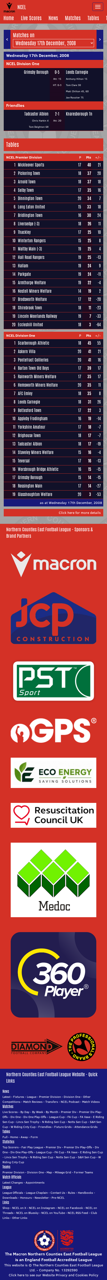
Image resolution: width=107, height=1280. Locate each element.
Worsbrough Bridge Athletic (38, 469)
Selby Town (26, 190)
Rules (71, 1193)
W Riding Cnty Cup (23, 1127)
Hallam (23, 266)
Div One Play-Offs (34, 1117)
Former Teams (83, 1172)
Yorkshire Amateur (31, 427)
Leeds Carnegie (77, 72)
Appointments (35, 1182)
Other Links (19, 1218)
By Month (52, 1112)
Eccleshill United (30, 325)
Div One (15, 1117)
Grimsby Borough (36, 72)
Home (8, 18)
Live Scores (31, 18)
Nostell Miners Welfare (35, 291)
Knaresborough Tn (79, 114)
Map (49, 1172)
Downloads (9, 1198)
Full (4, 1137)
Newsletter (42, 1198)
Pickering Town (29, 173)
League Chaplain (37, 1193)
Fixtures (18, 1097)
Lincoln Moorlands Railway (37, 316)
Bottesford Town (29, 410)
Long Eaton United (31, 207)
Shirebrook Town (30, 308)
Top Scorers (10, 1147)
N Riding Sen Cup (53, 1122)
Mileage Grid (63, 1172)
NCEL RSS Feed (78, 1213)
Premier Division (50, 1097)
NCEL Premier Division (24, 157)
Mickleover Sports (31, 165)
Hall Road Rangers (31, 257)
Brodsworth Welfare (32, 299)
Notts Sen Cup (77, 1122)
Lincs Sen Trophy (27, 1122)
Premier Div (68, 1112)
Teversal (24, 461)
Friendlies (15, 105)
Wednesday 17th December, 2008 (37, 55)
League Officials (12, 1193)
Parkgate (24, 274)
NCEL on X (19, 1208)
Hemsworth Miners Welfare (38, 385)
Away (24, 1137)
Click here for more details (80, 512)
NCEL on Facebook (70, 1208)
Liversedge (25, 224)
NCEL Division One (22, 63)
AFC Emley (25, 393)
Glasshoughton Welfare (35, 494)
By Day (24, 1112)
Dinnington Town (30, 198)
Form (34, 1137)
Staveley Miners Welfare (36, 452)
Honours (26, 1198)
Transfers (51, 1102)
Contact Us (58, 1193)
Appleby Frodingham (33, 418)
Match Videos (91, 1102)
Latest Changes (12, 1182)
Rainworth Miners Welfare (37, 376)
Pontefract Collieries (33, 360)
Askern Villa (26, 351)
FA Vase (85, 1117)
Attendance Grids (86, 1127)
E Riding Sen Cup (91, 1152)
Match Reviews (33, 1102)
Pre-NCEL (58, 1198)
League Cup (57, 1117)
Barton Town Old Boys (33, 368)
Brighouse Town (29, 435)
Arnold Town (27, 182)
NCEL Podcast (70, 1102)
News (53, 18)
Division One (72, 1097)
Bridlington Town (30, 215)
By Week (37, 1112)
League (31, 1097)
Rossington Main (30, 486)
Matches (73, 18)
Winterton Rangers (32, 241)
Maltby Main (27, 249)
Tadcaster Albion (36, 114)
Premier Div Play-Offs (78, 1147)
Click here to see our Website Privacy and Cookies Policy (53, 1275)
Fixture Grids (63, 1127)
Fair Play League (32, 1147)
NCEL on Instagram (42, 1208)
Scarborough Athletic (33, 343)
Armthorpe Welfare (32, 283)
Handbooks (85, 1193)
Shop (5, 1208)
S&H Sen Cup (87, 1157)
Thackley (24, 232)
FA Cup (72, 1117)
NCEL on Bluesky (27, 1213)
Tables (93, 18)
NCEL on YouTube (53, 1213)
